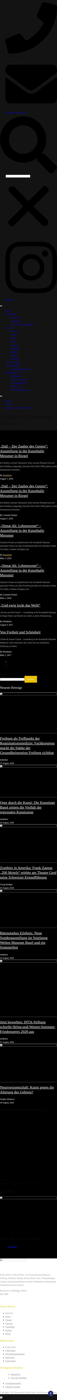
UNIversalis (16, 321)
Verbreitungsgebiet (18, 383)
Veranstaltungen (12, 366)
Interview (15, 331)
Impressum (15, 386)
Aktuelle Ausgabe (12, 362)
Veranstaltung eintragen (20, 369)
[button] (28, 145)
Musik (13, 342)
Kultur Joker (16, 317)
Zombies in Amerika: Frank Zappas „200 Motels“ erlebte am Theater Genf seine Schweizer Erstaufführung (28, 872)
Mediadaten (15, 376)
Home (7, 311)
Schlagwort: (19, 408)
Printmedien (10, 314)
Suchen (3, 674)
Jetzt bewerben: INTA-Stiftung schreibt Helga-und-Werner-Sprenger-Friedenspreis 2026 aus (27, 1027)
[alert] (28, 1150)
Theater (14, 335)
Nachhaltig (15, 348)
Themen (8, 328)
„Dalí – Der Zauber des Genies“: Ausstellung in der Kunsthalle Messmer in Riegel (24, 451)
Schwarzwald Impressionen (22, 324)
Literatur (14, 345)
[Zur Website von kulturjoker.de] (28, 713)
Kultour (14, 355)
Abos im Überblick (19, 379)
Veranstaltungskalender (15, 1354)
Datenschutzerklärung (20, 390)
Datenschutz (10, 1361)
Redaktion (7, 475)
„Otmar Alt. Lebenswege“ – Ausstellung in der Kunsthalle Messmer (22, 530)
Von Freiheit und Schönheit (20, 632)
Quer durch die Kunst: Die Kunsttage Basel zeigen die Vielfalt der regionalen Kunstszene (27, 807)
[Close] (1, 396)
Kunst (13, 338)
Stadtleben (15, 359)
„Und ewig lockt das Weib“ (20, 605)
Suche (2, 176)
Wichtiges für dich (13, 373)
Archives (9, 404)
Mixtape (14, 352)
